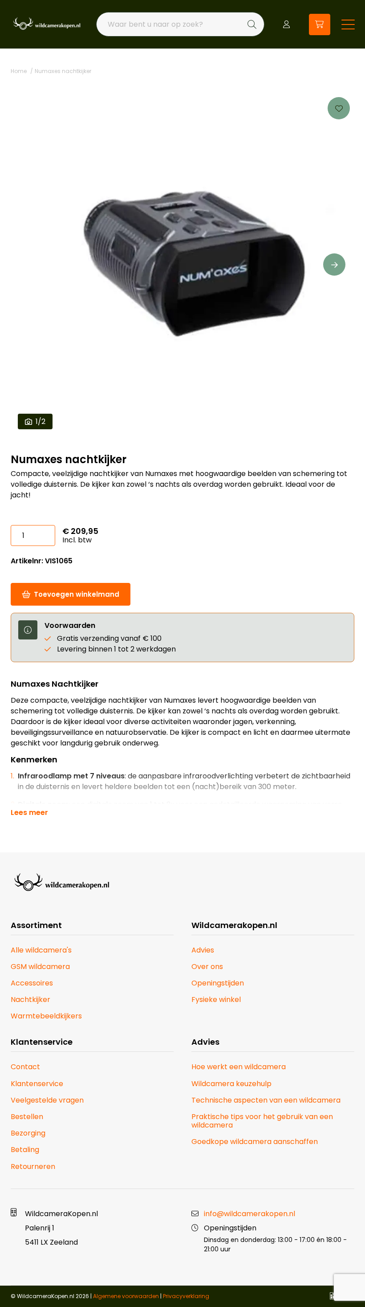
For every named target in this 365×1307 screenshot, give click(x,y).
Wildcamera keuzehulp (231, 1083)
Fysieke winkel (216, 999)
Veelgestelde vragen (47, 1100)
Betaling (25, 1149)
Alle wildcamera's (41, 950)
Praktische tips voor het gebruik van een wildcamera (262, 1120)
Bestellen (27, 1116)
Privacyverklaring (186, 1296)
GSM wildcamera (40, 966)
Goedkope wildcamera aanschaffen (254, 1141)
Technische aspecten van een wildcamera (266, 1100)
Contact (25, 1067)
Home (19, 71)
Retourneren (33, 1166)
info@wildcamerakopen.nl (249, 1214)
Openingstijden (217, 983)
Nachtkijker (30, 999)
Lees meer (29, 813)
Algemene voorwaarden (126, 1296)
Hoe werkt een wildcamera (238, 1067)
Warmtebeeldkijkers (46, 1016)
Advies (202, 950)
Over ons (207, 966)
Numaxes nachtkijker (63, 71)
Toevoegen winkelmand (76, 594)
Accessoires (32, 983)
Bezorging (28, 1133)
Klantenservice (37, 1083)
